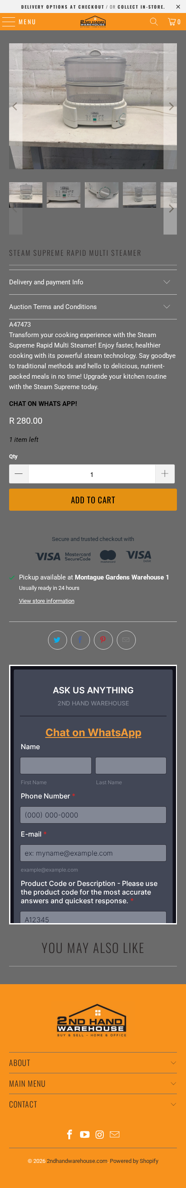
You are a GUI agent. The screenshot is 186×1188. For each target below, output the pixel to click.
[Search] (154, 21)
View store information (46, 601)
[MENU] (4, 21)
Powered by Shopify (134, 1161)
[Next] (170, 106)
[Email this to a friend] (126, 640)
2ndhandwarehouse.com (77, 1161)
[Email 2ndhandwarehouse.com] (115, 1135)
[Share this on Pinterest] (103, 640)
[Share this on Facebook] (80, 640)
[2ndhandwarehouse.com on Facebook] (70, 1135)
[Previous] (15, 106)
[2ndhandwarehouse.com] (93, 21)
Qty (13, 456)
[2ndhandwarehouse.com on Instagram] (100, 1135)
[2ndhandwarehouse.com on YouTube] (85, 1135)
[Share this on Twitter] (57, 640)
